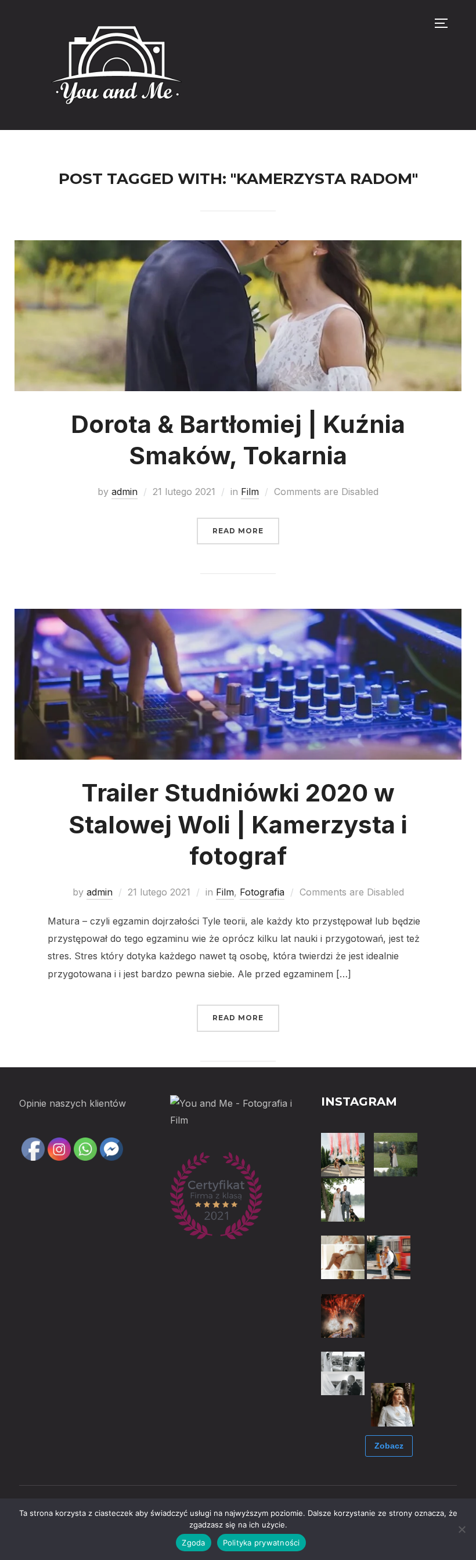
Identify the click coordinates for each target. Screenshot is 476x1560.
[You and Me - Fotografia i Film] (238, 1103)
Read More (238, 530)
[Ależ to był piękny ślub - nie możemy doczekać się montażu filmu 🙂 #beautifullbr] (392, 1359)
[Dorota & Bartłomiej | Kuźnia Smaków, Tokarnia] (238, 248)
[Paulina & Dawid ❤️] (395, 1154)
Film (250, 491)
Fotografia (262, 892)
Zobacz (388, 1445)
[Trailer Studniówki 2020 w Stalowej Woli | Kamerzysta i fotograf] (238, 617)
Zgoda (193, 1542)
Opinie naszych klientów (72, 1103)
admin (124, 491)
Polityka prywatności (261, 1542)
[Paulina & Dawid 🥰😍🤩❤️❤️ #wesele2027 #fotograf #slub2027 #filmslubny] (343, 1154)
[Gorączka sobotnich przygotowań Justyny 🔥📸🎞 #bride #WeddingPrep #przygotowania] (343, 1257)
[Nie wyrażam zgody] (461, 1529)
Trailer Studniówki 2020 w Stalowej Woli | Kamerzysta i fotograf (238, 824)
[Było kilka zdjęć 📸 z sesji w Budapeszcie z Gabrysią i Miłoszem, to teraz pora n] (388, 1257)
